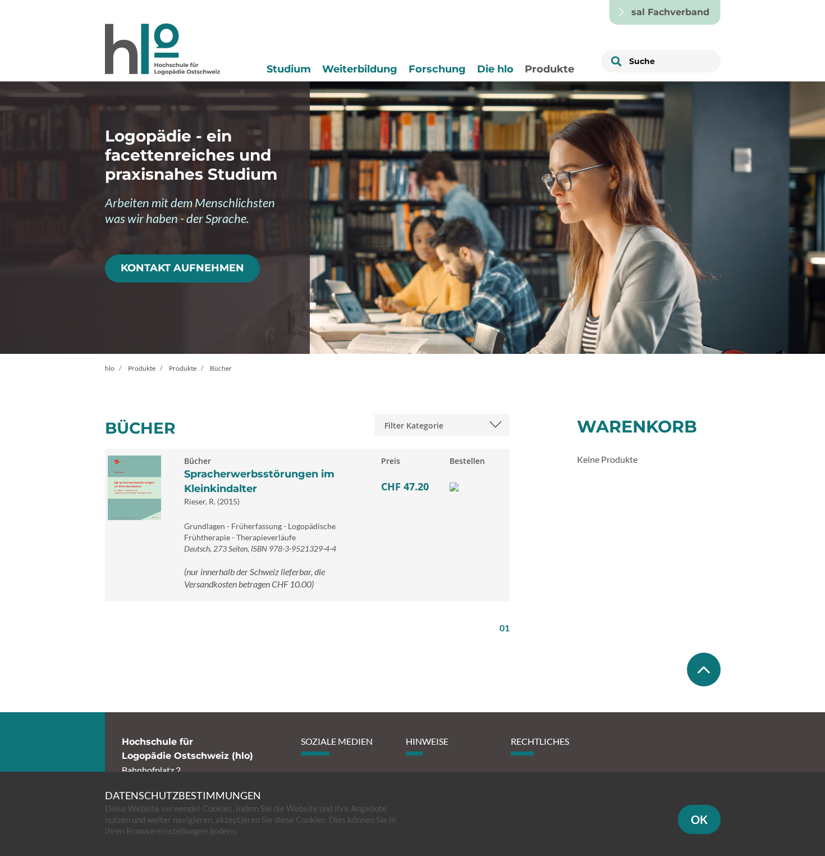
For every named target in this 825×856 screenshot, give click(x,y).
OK (699, 819)
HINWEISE (427, 741)
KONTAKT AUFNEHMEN (182, 268)
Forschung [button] (437, 69)
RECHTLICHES (540, 741)
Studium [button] (289, 69)
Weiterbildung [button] (359, 69)
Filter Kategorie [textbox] (413, 425)
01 (504, 627)
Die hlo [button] (495, 69)
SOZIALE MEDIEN (337, 741)
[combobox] (441, 425)
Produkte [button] (549, 69)
